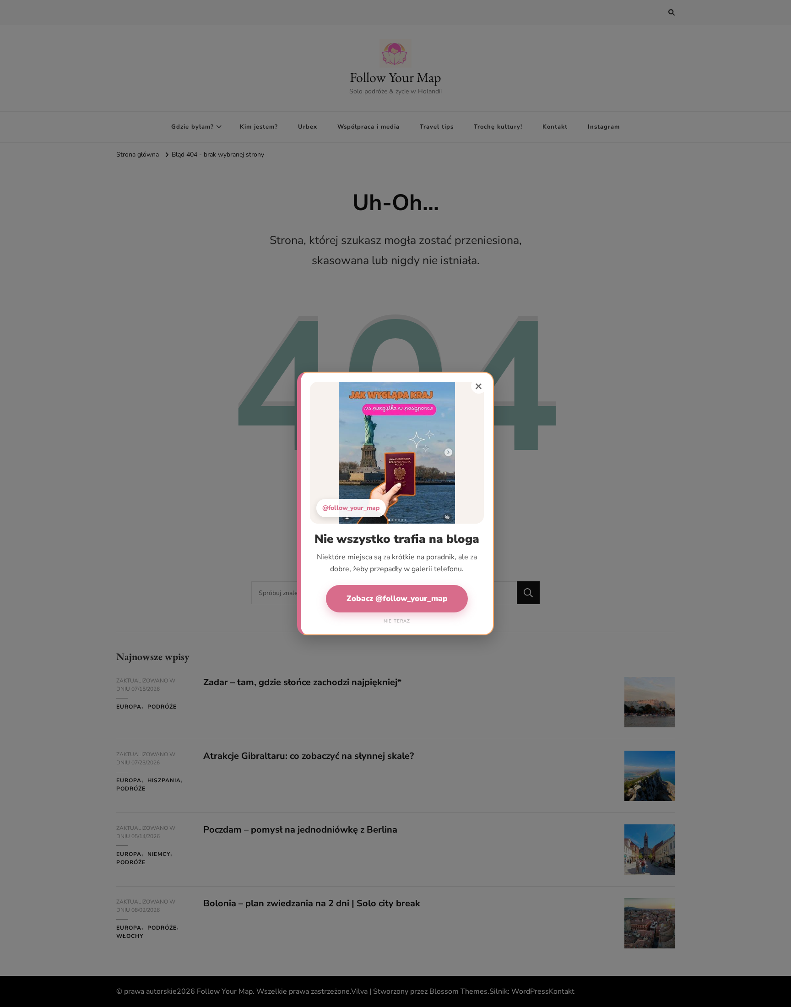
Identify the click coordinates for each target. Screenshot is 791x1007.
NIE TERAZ (397, 621)
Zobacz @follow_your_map (397, 598)
